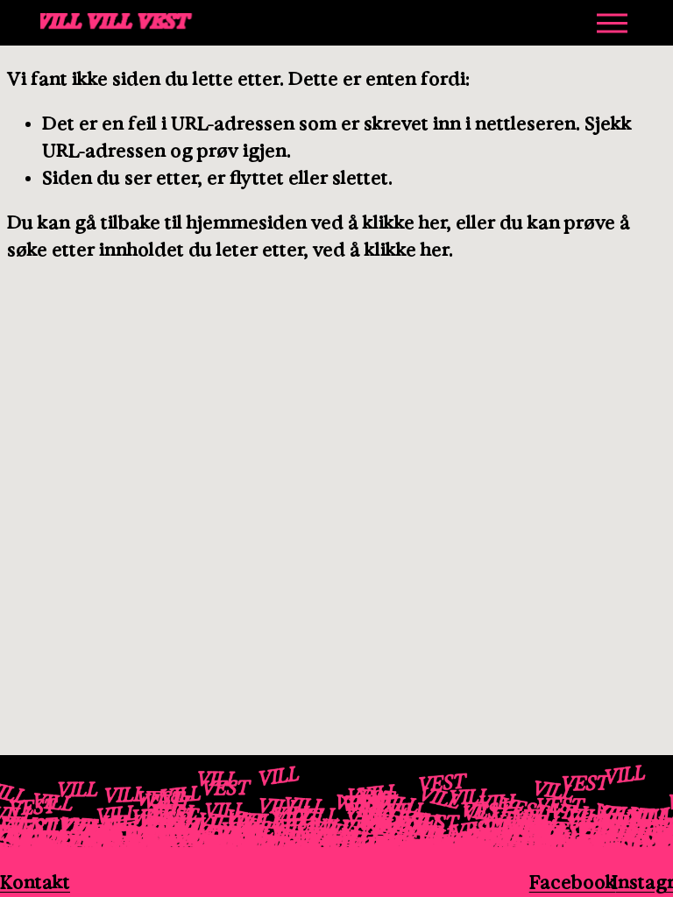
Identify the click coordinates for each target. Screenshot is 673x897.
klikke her (404, 222)
